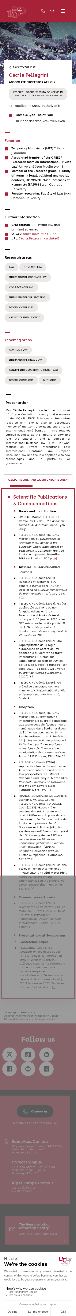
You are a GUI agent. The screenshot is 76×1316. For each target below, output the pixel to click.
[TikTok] (28, 1054)
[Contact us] (43, 11)
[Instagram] (9, 1054)
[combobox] (38, 479)
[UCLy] (16, 12)
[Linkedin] (46, 1054)
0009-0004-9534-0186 (40, 234)
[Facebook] (9, 1069)
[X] (46, 1069)
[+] (55, 558)
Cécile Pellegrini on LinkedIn (40, 238)
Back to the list (24, 67)
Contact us (39, 1111)
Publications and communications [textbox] (36, 480)
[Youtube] (28, 1069)
